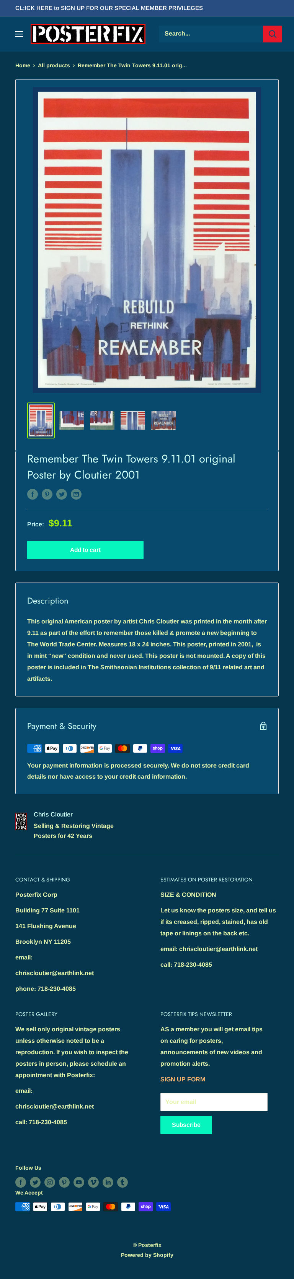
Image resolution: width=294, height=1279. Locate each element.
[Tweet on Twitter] (61, 494)
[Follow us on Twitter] (35, 1182)
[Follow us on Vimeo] (93, 1182)
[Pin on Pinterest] (47, 494)
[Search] (272, 34)
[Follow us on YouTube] (79, 1182)
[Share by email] (76, 494)
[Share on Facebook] (32, 494)
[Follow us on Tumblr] (122, 1182)
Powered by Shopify (147, 1255)
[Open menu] (19, 34)
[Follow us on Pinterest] (64, 1182)
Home (22, 65)
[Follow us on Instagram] (49, 1182)
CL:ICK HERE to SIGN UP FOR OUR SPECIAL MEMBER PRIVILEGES (109, 8)
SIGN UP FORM (182, 1079)
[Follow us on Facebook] (20, 1182)
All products (54, 65)
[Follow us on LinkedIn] (108, 1182)
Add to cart (85, 550)
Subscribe (186, 1125)
